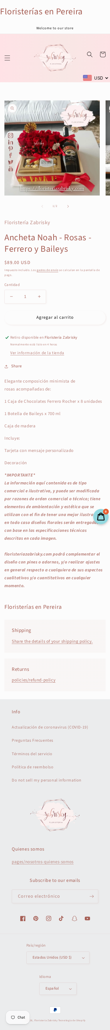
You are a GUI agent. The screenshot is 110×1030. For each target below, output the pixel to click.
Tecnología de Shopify (72, 1020)
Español (52, 988)
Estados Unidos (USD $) (52, 957)
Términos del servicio (32, 754)
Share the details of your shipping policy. (52, 641)
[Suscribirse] (91, 896)
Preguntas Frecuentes (32, 740)
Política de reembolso (33, 767)
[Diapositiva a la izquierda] (42, 206)
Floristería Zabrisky (46, 1020)
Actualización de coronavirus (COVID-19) (50, 727)
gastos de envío (47, 270)
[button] (7, 58)
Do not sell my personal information (47, 780)
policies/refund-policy (33, 680)
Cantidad (12, 284)
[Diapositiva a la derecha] (68, 206)
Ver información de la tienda (37, 353)
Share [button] (16, 366)
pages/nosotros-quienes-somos (43, 862)
